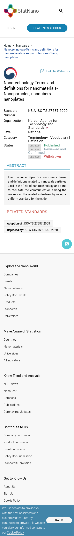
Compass (10, 398)
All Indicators (12, 360)
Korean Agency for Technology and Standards (43, 124)
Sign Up (8, 493)
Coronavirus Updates (17, 412)
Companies (11, 274)
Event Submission (15, 449)
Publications (12, 405)
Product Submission (16, 442)
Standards (22, 45)
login (11, 28)
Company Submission (17, 435)
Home (7, 45)
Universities (11, 316)
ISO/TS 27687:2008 (28, 223)
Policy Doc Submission (18, 456)
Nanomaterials (13, 288)
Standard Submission (17, 463)
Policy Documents (15, 295)
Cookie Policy (15, 532)
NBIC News (11, 384)
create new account (47, 28)
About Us (9, 487)
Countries (10, 339)
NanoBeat (10, 391)
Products (9, 302)
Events (8, 281)
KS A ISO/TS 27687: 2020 (32, 230)
